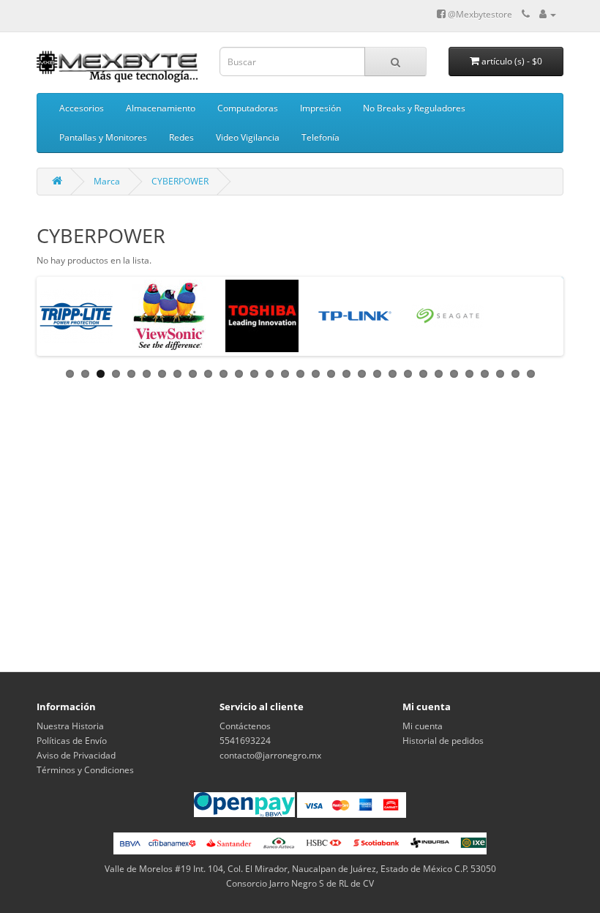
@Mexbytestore (479, 14)
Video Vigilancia (248, 137)
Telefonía (320, 137)
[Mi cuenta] (547, 14)
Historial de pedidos (443, 740)
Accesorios (81, 108)
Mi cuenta (422, 726)
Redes (181, 137)
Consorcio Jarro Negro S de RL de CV (300, 883)
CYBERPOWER (180, 181)
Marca (107, 181)
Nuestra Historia (70, 726)
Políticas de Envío (72, 740)
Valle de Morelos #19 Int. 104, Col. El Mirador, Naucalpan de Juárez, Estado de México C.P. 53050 (300, 868)
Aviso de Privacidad (76, 755)
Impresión (320, 108)
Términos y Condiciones (85, 770)
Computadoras (247, 108)
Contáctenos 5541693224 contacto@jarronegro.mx (270, 740)
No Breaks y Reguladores (414, 108)
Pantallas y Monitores (103, 137)
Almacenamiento (160, 108)
